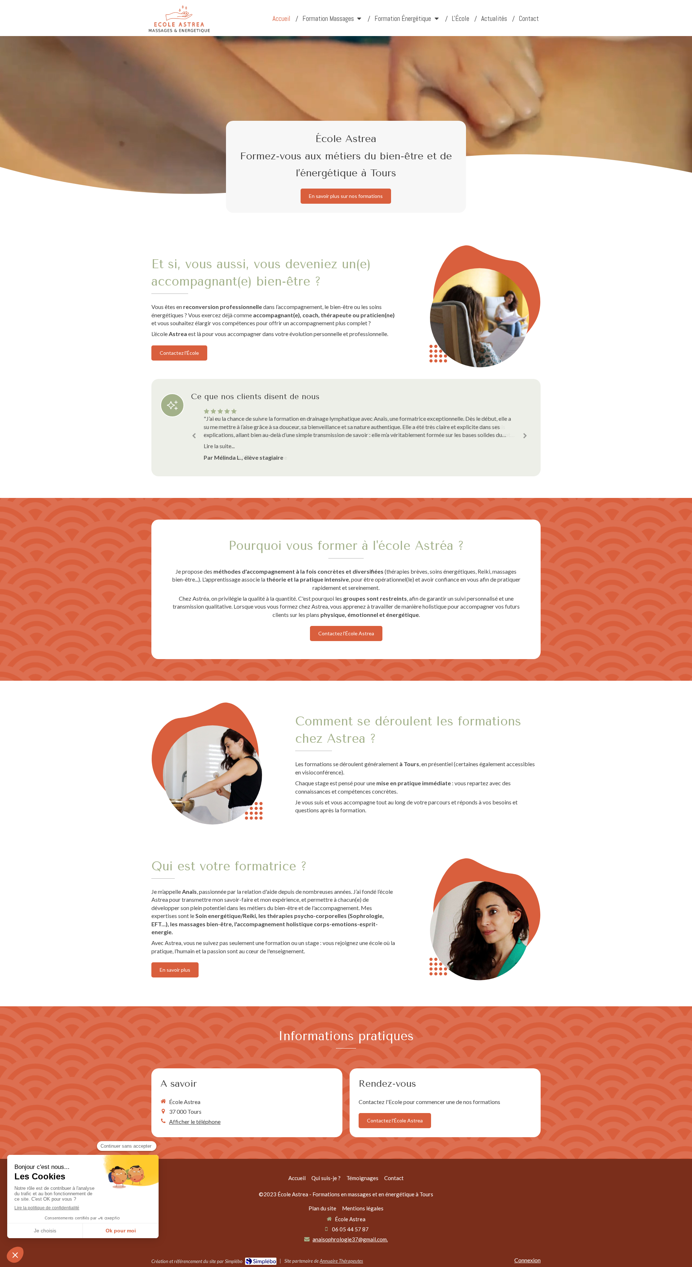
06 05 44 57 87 (350, 1229)
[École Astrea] (179, 30)
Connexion (527, 1260)
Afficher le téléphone (195, 1121)
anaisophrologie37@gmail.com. (350, 1239)
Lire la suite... (219, 445)
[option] (359, 434)
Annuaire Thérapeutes (341, 1261)
